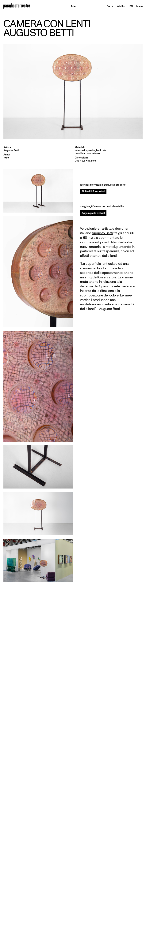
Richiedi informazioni (93, 191)
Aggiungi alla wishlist (93, 213)
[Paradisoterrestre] (16, 6)
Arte (73, 6)
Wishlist (121, 6)
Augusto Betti (102, 233)
